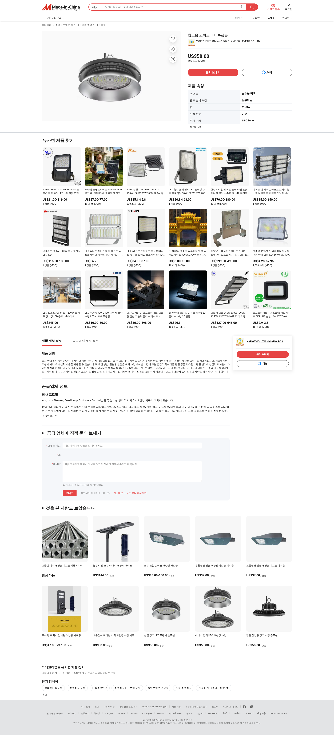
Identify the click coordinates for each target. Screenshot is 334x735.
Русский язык (175, 713)
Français (109, 713)
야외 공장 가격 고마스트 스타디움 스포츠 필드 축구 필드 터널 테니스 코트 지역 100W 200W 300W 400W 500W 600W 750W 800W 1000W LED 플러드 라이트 (271, 191)
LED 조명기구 (99, 688)
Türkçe (248, 713)
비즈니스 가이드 (230, 706)
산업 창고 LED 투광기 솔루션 (159, 635)
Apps (271, 17)
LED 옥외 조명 (84, 25)
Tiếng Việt (261, 713)
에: (59, 454)
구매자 (236, 17)
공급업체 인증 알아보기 (196, 706)
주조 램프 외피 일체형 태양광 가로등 (61, 635)
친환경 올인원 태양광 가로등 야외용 (214, 565)
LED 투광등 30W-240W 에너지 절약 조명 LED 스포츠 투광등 (103, 314)
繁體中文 (85, 713)
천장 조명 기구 (184, 688)
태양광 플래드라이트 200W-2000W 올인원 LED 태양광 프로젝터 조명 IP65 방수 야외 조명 (103, 191)
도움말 (256, 17)
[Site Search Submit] (252, 7)
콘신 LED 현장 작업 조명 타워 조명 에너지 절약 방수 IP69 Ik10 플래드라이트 (229, 191)
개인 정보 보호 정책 (128, 706)
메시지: (57, 464)
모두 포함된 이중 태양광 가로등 (161, 565)
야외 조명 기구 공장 (158, 688)
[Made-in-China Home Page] (61, 7)
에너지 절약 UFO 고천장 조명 (210, 635)
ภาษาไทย (236, 713)
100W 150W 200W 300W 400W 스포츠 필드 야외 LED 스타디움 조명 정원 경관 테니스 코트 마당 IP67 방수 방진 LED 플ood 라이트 (61, 191)
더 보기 (46, 694)
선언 (97, 706)
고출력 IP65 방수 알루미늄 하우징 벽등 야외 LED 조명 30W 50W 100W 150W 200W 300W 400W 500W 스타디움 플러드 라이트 (272, 253)
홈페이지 (46, 25)
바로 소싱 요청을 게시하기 (130, 493)
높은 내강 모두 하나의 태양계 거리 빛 (113, 565)
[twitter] (251, 706)
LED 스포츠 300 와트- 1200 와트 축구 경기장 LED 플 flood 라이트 (61, 314)
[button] (241, 6)
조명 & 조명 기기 (64, 25)
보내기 (69, 493)
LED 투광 (101, 25)
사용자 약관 (109, 706)
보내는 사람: (54, 445)
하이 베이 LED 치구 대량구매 (214, 688)
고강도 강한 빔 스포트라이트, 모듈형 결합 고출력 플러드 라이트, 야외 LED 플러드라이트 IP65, (145, 315)
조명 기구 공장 (77, 688)
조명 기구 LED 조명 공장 (127, 688)
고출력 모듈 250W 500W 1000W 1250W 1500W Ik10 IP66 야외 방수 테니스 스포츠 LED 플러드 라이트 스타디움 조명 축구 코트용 (229, 315)
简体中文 (72, 713)
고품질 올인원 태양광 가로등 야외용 (265, 565)
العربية (200, 713)
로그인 (288, 9)
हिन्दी (225, 713)
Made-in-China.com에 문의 (154, 706)
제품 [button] (95, 7)
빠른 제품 (176, 706)
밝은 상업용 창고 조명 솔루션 (262, 635)
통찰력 (215, 706)
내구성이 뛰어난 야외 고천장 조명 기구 (113, 635)
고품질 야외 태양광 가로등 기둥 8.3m (62, 565)
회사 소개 (85, 706)
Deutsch (134, 713)
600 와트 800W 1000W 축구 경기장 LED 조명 (61, 252)
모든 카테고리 (54, 17)
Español (121, 713)
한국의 (189, 713)
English (59, 713)
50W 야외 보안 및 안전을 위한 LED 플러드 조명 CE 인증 (187, 314)
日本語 (97, 713)
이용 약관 (235, 723)
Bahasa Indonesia (279, 713)
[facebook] (244, 706)
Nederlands (213, 713)
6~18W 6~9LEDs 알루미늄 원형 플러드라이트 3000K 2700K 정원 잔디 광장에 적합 (188, 253)
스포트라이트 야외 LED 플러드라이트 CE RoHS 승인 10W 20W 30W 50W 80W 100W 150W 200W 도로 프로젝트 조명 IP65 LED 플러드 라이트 (271, 315)
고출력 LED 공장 (53, 688)
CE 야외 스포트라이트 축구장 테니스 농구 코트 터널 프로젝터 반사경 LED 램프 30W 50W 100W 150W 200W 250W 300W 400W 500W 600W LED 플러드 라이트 (145, 253)
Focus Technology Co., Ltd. (171, 719)
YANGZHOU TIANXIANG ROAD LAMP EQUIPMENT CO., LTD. (228, 41)
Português (147, 713)
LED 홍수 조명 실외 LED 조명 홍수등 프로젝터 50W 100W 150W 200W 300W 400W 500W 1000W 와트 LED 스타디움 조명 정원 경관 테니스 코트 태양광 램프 (188, 191)
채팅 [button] (269, 72)
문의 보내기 (213, 72)
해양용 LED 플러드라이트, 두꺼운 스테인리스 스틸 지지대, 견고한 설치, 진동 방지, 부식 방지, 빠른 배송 (229, 253)
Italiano (160, 713)
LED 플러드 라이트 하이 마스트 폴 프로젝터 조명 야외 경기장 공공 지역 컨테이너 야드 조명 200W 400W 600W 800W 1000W (103, 253)
